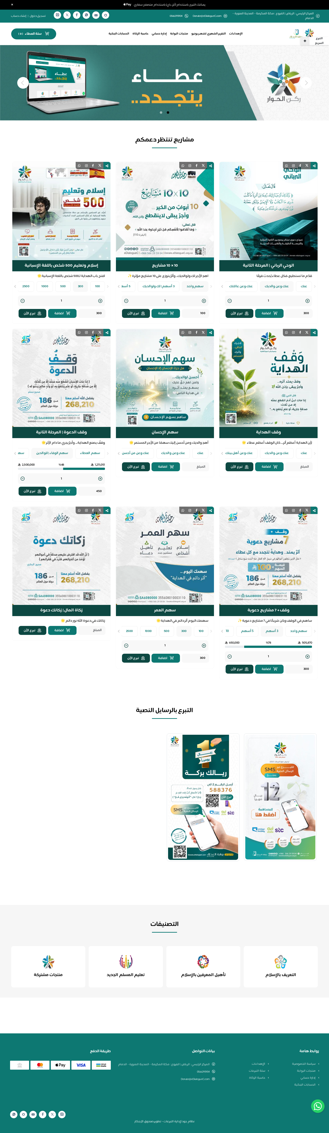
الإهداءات (236, 33)
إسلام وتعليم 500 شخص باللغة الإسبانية (61, 264)
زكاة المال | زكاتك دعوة (61, 609)
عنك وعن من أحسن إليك (132, 452)
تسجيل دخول (38, 16)
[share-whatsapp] (286, 164)
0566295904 (203, 1070)
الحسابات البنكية (119, 33)
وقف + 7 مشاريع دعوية (268, 609)
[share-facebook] (300, 164)
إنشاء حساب (19, 16)
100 (97, 285)
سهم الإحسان (165, 431)
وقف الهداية (268, 431)
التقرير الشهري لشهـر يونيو (208, 33)
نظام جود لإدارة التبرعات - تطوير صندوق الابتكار (164, 1120)
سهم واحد (195, 285)
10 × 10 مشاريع (165, 264)
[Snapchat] (105, 15)
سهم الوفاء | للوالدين (52, 452)
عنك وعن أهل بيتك (239, 452)
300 (80, 285)
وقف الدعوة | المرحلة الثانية (61, 431)
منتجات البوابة (179, 33)
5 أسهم (124, 285)
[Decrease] (230, 299)
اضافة (266, 312)
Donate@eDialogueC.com (207, 16)
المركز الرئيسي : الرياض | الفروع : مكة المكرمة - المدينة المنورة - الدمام (164, 1062)
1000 (44, 285)
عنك (304, 285)
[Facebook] (77, 15)
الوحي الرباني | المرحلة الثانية (268, 264)
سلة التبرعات (257, 1069)
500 (63, 285)
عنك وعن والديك (277, 285)
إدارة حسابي (159, 33)
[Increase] (308, 299)
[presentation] (315, 285)
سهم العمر (165, 609)
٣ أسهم (272, 629)
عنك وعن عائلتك (241, 285)
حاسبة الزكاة (140, 33)
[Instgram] (57, 15)
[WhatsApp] (86, 15)
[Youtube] (96, 15)
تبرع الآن (237, 312)
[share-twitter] (307, 164)
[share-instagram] (293, 164)
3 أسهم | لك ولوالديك (159, 285)
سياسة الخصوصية (304, 1062)
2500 (25, 285)
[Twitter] (67, 15)
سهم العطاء (90, 452)
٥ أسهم (247, 629)
